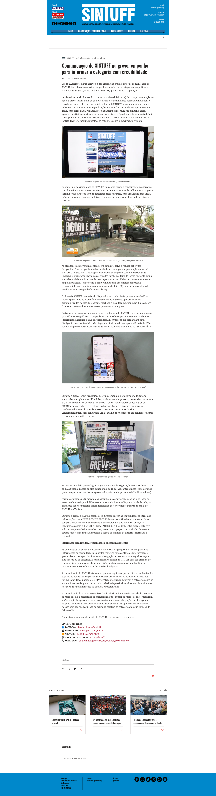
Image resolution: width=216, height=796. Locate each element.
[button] (163, 37)
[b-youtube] (74, 23)
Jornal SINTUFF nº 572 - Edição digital (65, 721)
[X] (66, 23)
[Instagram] (58, 23)
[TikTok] (148, 779)
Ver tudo (163, 690)
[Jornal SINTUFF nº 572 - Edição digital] (67, 705)
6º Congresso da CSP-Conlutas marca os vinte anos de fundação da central (107, 721)
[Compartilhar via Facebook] (63, 668)
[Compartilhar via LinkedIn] (75, 668)
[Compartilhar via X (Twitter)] (69, 668)
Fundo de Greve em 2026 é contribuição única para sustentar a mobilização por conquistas (148, 721)
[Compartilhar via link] (81, 668)
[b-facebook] (54, 23)
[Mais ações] (152, 57)
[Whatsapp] (70, 23)
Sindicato (66, 660)
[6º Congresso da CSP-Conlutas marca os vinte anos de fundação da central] (108, 705)
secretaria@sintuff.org (157, 7)
